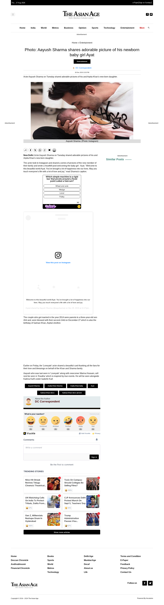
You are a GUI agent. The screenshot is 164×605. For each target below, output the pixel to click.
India (33, 28)
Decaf (87, 564)
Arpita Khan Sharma (55, 386)
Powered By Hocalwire (145, 598)
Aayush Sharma (46, 308)
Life (86, 572)
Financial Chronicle (20, 568)
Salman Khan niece (47, 393)
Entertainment (127, 28)
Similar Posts (115, 159)
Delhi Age (88, 556)
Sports (95, 28)
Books (50, 556)
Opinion (82, 28)
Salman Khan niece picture (72, 393)
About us (88, 568)
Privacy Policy (127, 568)
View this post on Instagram (58, 263)
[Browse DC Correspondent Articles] (28, 401)
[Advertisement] (61, 344)
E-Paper (124, 560)
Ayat (93, 386)
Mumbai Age (90, 560)
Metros (55, 28)
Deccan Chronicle (19, 560)
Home (22, 28)
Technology (109, 28)
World (44, 28)
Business (68, 28)
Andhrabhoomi (18, 564)
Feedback (125, 564)
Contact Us (125, 572)
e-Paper (135, 3)
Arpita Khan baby (76, 386)
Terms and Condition (130, 556)
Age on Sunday (145, 3)
